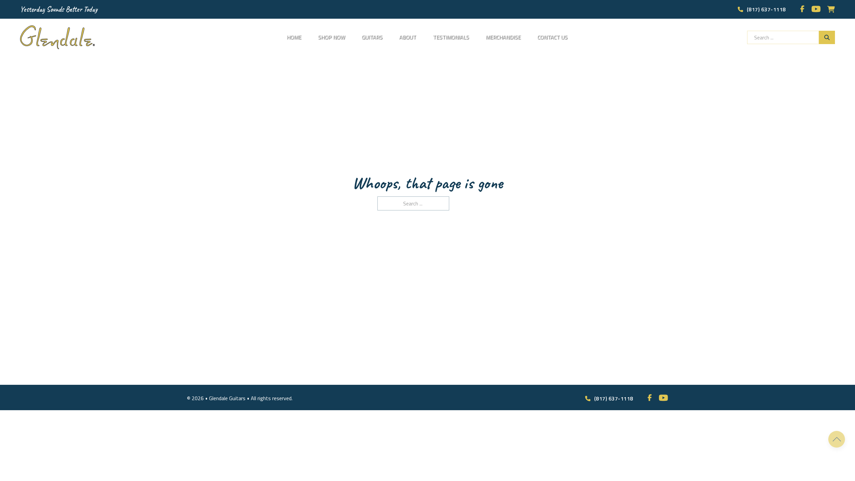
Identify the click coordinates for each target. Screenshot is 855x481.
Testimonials (451, 37)
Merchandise (503, 37)
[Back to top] (836, 439)
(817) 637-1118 (766, 9)
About (407, 37)
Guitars (372, 37)
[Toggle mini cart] (831, 9)
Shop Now (331, 37)
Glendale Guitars (228, 398)
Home (294, 37)
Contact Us (552, 37)
